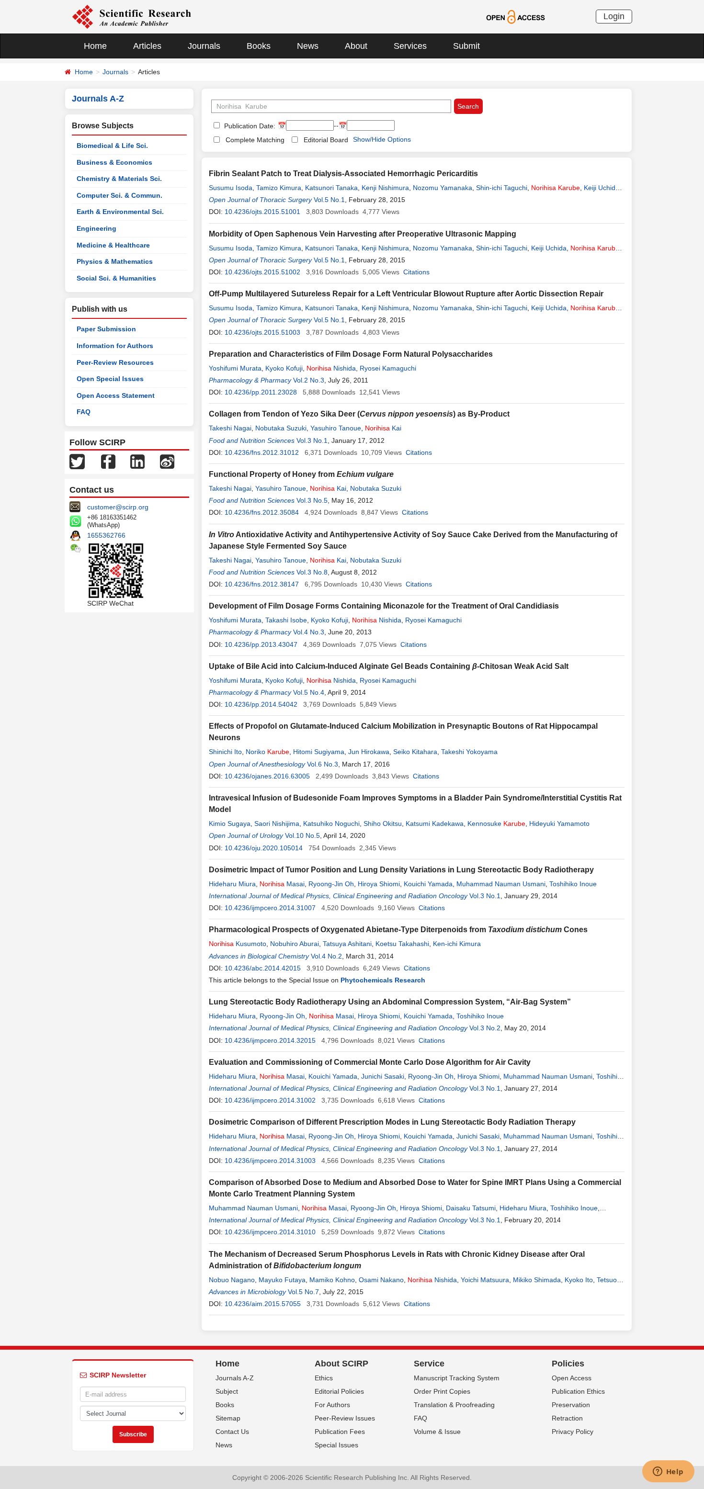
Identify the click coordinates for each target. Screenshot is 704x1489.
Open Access (571, 1378)
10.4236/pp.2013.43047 (261, 644)
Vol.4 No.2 (326, 956)
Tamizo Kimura (278, 188)
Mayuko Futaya (282, 1280)
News (307, 46)
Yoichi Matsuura (485, 1280)
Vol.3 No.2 (484, 1028)
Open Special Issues (110, 379)
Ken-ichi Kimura (457, 944)
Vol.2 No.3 (308, 380)
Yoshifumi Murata (235, 368)
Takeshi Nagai (230, 428)
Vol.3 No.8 (312, 572)
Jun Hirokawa (368, 752)
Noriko (267, 752)
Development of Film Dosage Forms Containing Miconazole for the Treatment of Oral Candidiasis (384, 606)
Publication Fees (340, 1431)
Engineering (96, 228)
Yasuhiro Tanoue (335, 428)
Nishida (331, 368)
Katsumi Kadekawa (435, 823)
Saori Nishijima (276, 823)
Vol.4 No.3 (308, 632)
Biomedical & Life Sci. (112, 145)
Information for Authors (115, 346)
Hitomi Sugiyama (318, 752)
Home (95, 46)
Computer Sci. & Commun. (119, 195)
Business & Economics (114, 162)
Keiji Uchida (601, 188)
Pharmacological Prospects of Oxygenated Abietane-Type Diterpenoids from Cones (398, 929)
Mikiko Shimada (537, 1280)
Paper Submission (106, 329)
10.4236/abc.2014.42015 (263, 968)
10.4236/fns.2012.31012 (262, 452)
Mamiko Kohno (332, 1280)
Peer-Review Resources (115, 362)
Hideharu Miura (232, 884)
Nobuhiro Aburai (294, 944)
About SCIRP (341, 1363)
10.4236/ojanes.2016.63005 (267, 776)
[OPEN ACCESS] (515, 16)
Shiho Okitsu (382, 823)
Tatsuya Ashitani (347, 944)
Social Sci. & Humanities (116, 278)
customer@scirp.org (117, 507)
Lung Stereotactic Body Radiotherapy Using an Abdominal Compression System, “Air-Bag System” (390, 1002)
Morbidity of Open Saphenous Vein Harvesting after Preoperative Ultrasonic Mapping (362, 234)
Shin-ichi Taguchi (501, 188)
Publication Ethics (578, 1391)
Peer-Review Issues (345, 1418)
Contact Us (232, 1431)
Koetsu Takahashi (402, 944)
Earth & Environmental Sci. (120, 211)
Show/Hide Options (382, 139)
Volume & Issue (437, 1431)
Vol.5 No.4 (308, 692)
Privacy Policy (572, 1431)
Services (410, 46)
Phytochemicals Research (383, 980)
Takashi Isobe (286, 620)
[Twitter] (77, 461)
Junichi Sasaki (382, 1076)
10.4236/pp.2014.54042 (261, 704)
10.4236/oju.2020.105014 (264, 848)
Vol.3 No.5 (312, 500)
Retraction (567, 1418)
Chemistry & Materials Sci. (119, 178)
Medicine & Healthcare (113, 245)
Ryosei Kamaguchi (388, 368)
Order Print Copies (442, 1391)
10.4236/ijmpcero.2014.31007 (270, 908)
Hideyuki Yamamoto (559, 823)
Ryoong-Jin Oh (331, 884)
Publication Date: (248, 126)
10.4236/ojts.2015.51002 (262, 272)
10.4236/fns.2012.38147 (262, 584)
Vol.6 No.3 (322, 764)
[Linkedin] (137, 461)
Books (259, 46)
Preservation (571, 1405)
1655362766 (106, 535)
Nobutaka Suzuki (281, 428)
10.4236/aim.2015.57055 (263, 1304)
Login (614, 16)
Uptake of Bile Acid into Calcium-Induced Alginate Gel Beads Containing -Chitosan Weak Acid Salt (388, 666)
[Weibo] (167, 461)
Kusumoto (237, 944)
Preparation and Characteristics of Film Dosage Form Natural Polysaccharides (351, 354)
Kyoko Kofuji (284, 368)
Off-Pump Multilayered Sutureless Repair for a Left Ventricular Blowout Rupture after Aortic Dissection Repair (406, 294)
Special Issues (336, 1445)
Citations (416, 272)
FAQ (84, 412)
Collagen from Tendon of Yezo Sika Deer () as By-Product (359, 414)
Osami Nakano (381, 1280)
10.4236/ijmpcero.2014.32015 (270, 1040)
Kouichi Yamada (428, 884)
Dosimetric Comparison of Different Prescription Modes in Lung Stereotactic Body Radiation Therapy (392, 1122)
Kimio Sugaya (229, 823)
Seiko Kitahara (415, 752)
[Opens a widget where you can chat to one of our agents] (668, 1472)
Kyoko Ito (579, 1280)
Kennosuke (496, 823)
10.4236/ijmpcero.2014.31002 (270, 1100)
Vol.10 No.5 (302, 835)
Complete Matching (255, 140)
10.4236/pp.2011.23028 (261, 392)
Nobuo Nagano (232, 1280)
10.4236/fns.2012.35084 (262, 512)
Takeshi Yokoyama (469, 752)
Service (429, 1363)
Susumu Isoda (230, 188)
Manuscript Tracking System (457, 1378)
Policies (568, 1363)
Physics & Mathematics (115, 261)
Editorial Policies (339, 1391)
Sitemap (228, 1418)
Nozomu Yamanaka (442, 188)
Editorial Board (326, 140)
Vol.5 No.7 (303, 1292)
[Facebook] (108, 461)
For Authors (332, 1405)
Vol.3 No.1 (312, 440)
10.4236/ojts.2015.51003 (262, 332)
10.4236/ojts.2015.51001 (262, 211)
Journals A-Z (235, 1378)
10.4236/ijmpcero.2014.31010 (270, 1232)
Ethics (324, 1378)
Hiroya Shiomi (379, 884)
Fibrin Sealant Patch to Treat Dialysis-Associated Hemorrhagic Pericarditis (343, 173)
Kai (383, 428)
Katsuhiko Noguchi (331, 823)
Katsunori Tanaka (331, 188)
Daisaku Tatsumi (471, 1208)
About (356, 46)
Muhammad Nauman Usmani (500, 884)
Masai (282, 884)
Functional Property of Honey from (301, 474)
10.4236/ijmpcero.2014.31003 (270, 1160)
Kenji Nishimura (385, 188)
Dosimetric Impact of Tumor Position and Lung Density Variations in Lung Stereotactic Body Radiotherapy (401, 870)
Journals (204, 46)
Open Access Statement (116, 395)
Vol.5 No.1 (329, 199)
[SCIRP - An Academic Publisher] (131, 16)
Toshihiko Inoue (573, 884)
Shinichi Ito (225, 752)
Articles (147, 46)
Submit (466, 46)
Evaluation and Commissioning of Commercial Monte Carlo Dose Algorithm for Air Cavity (370, 1062)
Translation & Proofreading (454, 1405)
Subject (227, 1391)
